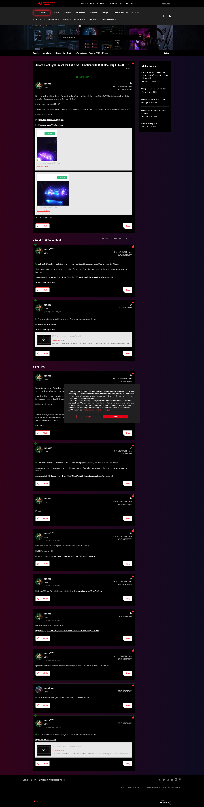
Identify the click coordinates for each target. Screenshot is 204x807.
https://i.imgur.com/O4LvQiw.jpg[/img (51, 125)
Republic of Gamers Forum (42, 53)
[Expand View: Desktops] (98, 12)
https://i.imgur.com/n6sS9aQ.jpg (48, 163)
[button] (38, 226)
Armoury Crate (146, 92)
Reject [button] (88, 417)
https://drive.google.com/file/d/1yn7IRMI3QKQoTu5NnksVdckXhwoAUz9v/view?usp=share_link (67, 631)
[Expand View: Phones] (138, 12)
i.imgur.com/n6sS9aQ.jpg (43, 167)
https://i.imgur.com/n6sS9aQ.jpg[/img (51, 120)
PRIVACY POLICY (140, 787)
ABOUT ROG (27, 780)
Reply (128, 226)
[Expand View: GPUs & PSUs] (59, 19)
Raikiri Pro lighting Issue (149, 124)
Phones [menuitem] (133, 13)
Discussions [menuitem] (80, 13)
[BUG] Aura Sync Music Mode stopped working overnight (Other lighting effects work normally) (154, 75)
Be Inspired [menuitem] (42, 13)
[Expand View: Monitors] (70, 19)
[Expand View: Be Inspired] (48, 13)
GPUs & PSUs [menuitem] (52, 19)
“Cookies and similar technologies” (97, 410)
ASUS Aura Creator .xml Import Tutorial (66, 336)
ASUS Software (146, 127)
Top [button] (37, 801)
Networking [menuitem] (92, 19)
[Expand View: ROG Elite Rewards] (116, 19)
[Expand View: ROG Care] (60, 12)
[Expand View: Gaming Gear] (84, 19)
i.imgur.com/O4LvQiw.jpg (43, 211)
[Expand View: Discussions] (86, 12)
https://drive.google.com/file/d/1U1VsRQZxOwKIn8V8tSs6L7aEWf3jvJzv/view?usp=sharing (65, 556)
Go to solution (86, 77)
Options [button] (167, 53)
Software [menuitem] (67, 13)
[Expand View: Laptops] (109, 12)
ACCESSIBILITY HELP (57, 780)
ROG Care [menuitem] (56, 13)
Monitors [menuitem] (66, 19)
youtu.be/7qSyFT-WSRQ (58, 340)
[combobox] (102, 37)
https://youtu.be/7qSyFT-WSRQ (45, 324)
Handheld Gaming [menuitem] (119, 13)
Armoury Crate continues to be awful (153, 99)
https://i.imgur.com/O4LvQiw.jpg (48, 207)
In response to (53, 312)
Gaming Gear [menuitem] (78, 19)
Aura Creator (67, 53)
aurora (40, 217)
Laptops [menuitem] (105, 13)
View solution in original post (45, 282)
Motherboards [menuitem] (37, 19)
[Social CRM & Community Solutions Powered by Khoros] (165, 802)
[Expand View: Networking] (98, 19)
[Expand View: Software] (72, 12)
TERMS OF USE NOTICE (127, 787)
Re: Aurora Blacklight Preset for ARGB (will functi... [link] (91, 53)
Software (57, 53)
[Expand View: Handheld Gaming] (127, 12)
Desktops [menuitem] (93, 13)
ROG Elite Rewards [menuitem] (108, 19)
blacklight (46, 217)
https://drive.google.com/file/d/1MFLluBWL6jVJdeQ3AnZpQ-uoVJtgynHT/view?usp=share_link (82, 277)
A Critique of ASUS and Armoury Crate (153, 89)
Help (163, 16)
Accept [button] (115, 417)
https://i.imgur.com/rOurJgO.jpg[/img (90, 591)
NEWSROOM (43, 780)
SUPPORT (133, 3)
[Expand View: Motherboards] (44, 19)
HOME (35, 780)
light (51, 217)
